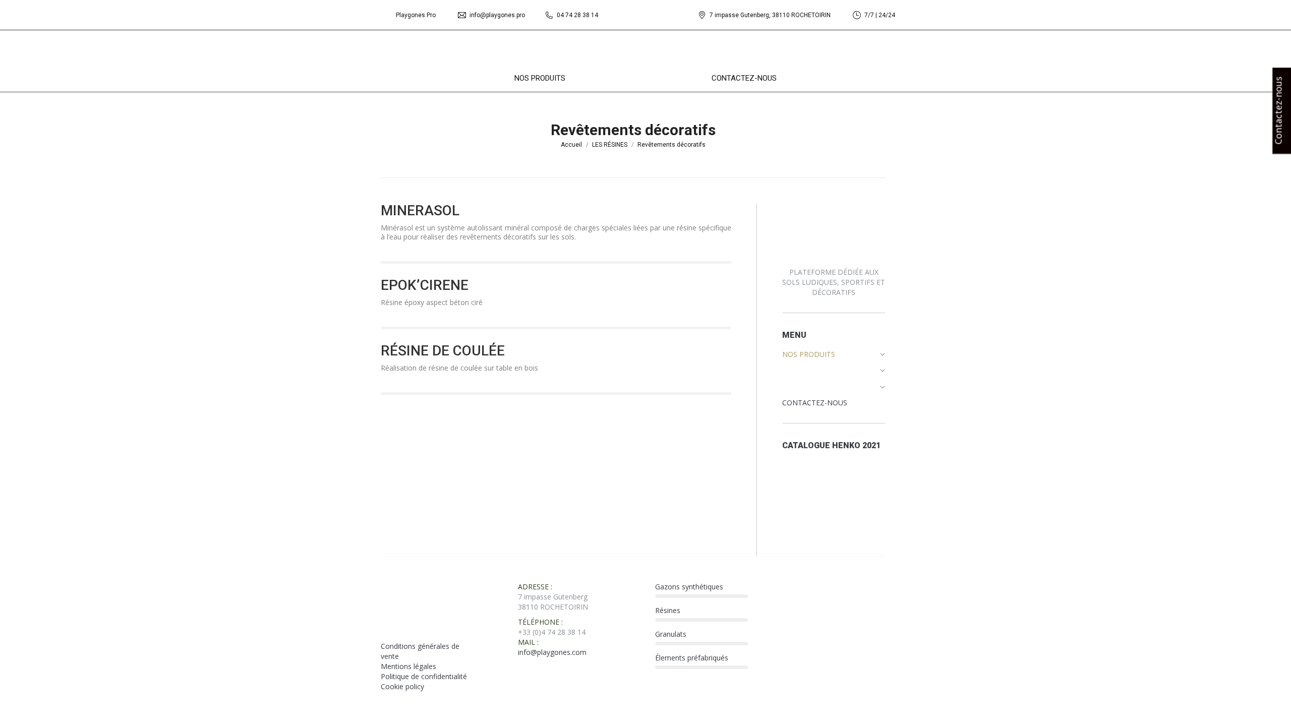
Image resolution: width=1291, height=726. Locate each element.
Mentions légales (408, 666)
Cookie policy (402, 686)
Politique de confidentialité (424, 676)
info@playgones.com (552, 652)
